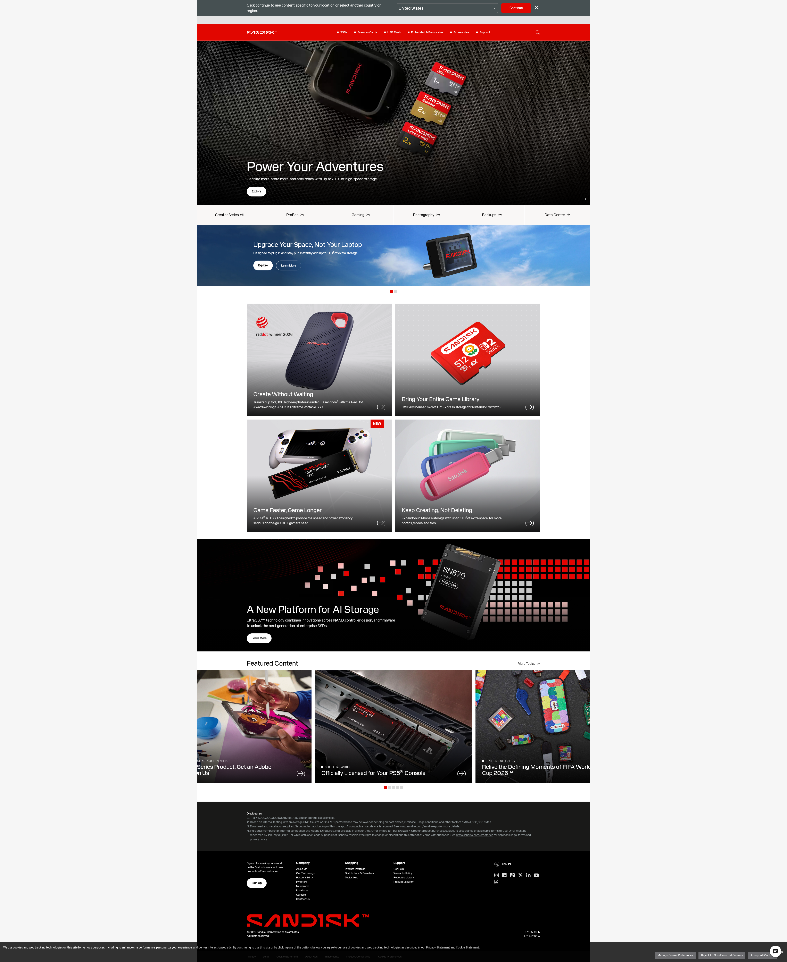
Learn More (288, 265)
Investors (301, 882)
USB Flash (394, 32)
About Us (301, 869)
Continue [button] (516, 8)
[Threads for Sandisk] (496, 882)
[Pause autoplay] (585, 199)
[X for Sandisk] (520, 875)
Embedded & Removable (427, 32)
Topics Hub (351, 877)
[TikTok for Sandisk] (512, 875)
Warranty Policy (403, 873)
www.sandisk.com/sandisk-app (419, 826)
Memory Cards (367, 32)
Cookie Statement (467, 947)
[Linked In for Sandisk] (528, 875)
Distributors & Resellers (359, 873)
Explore (256, 191)
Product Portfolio (355, 869)
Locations (302, 890)
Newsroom (302, 886)
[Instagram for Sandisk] (496, 875)
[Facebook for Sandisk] (504, 875)
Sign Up (257, 883)
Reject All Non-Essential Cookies (722, 955)
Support (485, 32)
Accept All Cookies (762, 955)
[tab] (391, 291)
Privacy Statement (438, 947)
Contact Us (303, 899)
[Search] (537, 32)
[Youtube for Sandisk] (536, 875)
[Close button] (536, 8)
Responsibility (304, 877)
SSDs (343, 32)
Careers (301, 894)
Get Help (399, 869)
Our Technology (305, 873)
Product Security (404, 882)
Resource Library (404, 877)
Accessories (461, 32)
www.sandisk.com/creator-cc (474, 835)
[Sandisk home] (261, 32)
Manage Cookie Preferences (675, 955)
